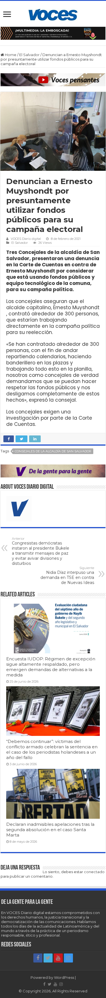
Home (10, 54)
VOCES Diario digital (26, 239)
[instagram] (68, 957)
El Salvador (29, 54)
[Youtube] (58, 957)
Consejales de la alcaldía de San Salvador (53, 451)
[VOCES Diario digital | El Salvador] (53, 13)
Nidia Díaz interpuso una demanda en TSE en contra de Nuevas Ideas (67, 575)
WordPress (64, 977)
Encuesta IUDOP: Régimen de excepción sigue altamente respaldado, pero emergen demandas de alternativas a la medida (50, 667)
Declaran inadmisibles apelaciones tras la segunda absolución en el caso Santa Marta (50, 830)
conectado (94, 871)
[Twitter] (48, 957)
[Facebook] (37, 957)
